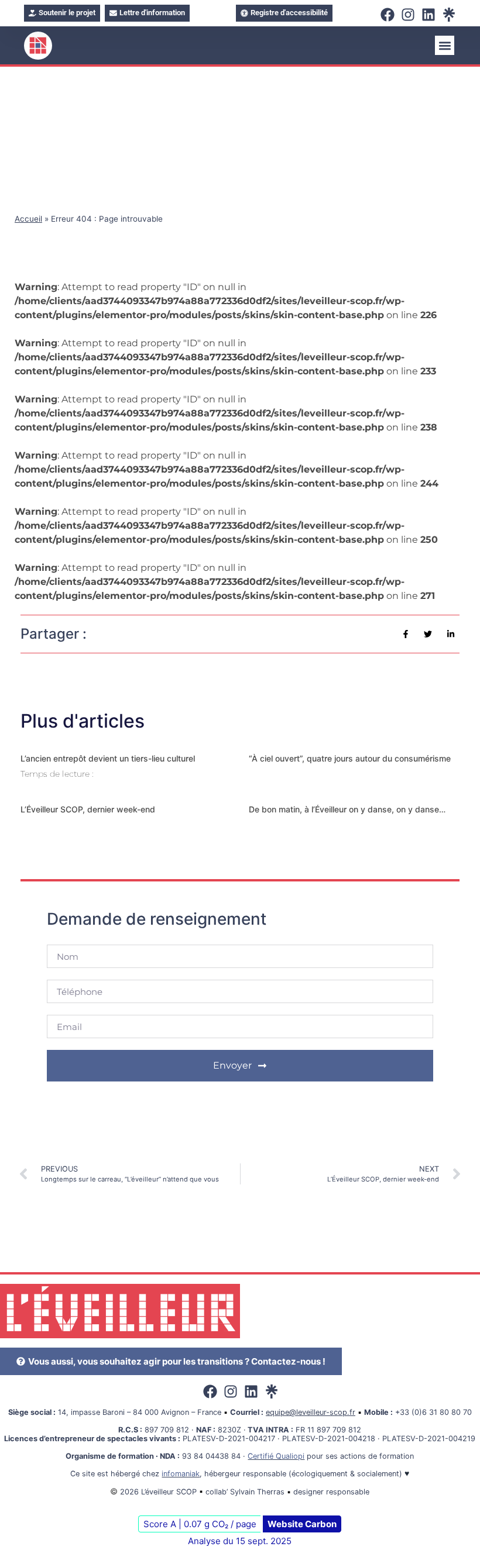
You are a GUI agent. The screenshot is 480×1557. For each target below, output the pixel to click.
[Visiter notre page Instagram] (409, 15)
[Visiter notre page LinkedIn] (430, 15)
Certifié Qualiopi (276, 1456)
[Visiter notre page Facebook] (389, 15)
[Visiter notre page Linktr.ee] (450, 15)
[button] (444, 45)
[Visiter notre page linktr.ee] (273, 1391)
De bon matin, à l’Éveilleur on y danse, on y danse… (347, 809)
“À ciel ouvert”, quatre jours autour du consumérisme (350, 758)
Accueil (28, 218)
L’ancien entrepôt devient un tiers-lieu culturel (107, 758)
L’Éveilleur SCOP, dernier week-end (87, 809)
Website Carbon (302, 1524)
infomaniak (181, 1473)
